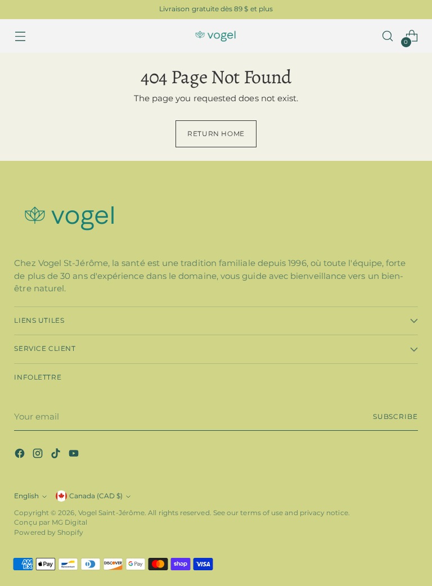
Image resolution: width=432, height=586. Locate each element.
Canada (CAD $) (96, 496)
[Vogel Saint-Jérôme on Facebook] (21, 455)
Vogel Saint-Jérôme (111, 513)
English (26, 496)
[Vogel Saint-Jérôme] (216, 36)
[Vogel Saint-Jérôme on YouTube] (75, 455)
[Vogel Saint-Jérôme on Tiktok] (57, 455)
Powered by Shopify (48, 533)
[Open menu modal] (20, 36)
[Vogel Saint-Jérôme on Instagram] (39, 455)
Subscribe (395, 417)
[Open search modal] (387, 36)
